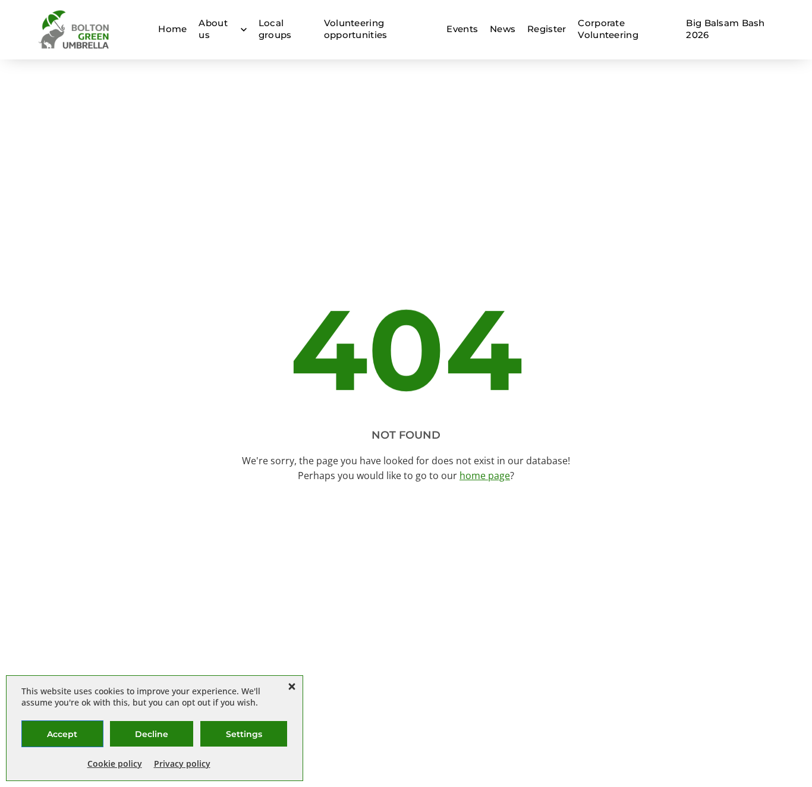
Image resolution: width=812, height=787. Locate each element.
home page (484, 475)
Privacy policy (182, 763)
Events (462, 28)
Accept (62, 734)
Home (172, 28)
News (502, 28)
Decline (151, 734)
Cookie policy (114, 763)
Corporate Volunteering (608, 28)
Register (546, 28)
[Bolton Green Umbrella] (74, 29)
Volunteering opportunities (356, 28)
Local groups (275, 28)
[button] (292, 686)
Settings (244, 734)
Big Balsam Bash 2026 (725, 28)
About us (213, 28)
